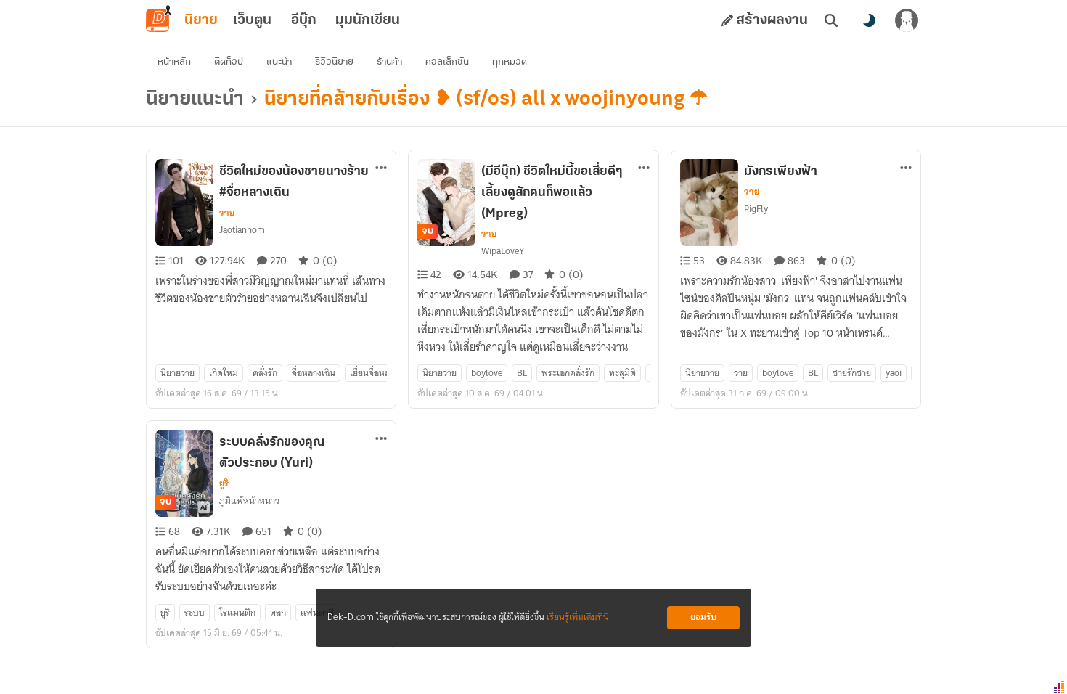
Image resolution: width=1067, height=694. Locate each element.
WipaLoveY (502, 250)
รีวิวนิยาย (334, 62)
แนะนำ (279, 62)
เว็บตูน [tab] (252, 20)
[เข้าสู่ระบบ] (906, 20)
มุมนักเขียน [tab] (367, 20)
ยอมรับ (703, 617)
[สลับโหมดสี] (868, 20)
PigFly (756, 208)
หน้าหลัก (174, 62)
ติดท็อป (228, 62)
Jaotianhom (242, 229)
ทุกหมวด (509, 62)
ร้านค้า (389, 62)
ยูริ (224, 483)
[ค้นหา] (831, 20)
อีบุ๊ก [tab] (303, 20)
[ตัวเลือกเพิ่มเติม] (381, 167)
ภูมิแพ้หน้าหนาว (249, 500)
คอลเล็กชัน (447, 62)
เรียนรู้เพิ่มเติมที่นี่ (578, 617)
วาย (226, 213)
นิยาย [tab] (201, 20)
